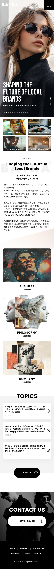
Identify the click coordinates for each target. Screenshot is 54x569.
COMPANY (24, 549)
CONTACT (38, 553)
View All (27, 472)
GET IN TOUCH (27, 521)
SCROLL (50, 97)
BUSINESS (15, 553)
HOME (12, 549)
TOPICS (26, 553)
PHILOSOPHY (38, 549)
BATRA (12, 4)
